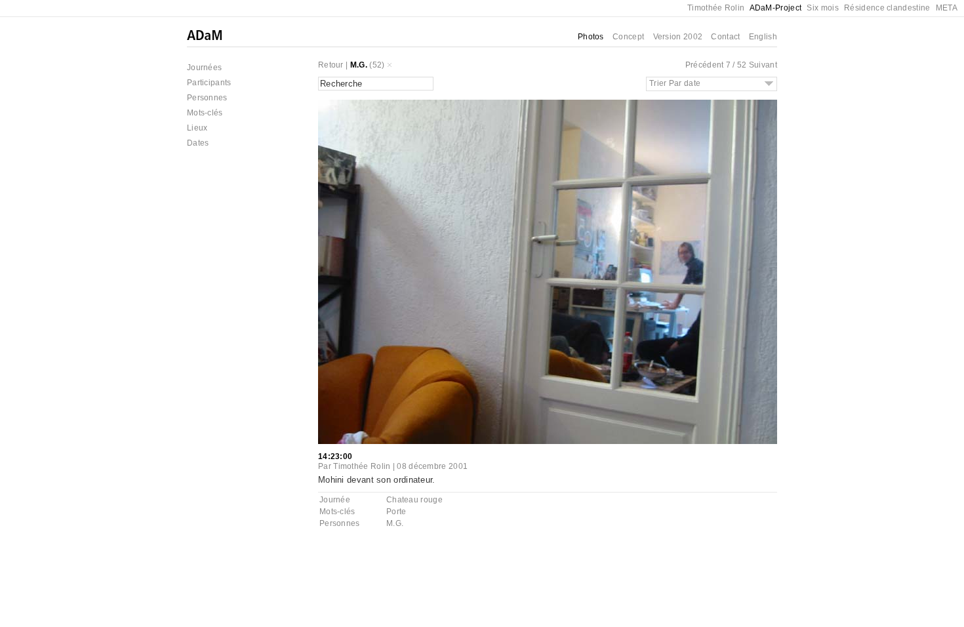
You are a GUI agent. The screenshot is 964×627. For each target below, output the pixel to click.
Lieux (197, 127)
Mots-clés (205, 112)
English (763, 36)
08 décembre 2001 (432, 466)
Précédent (704, 65)
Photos (591, 36)
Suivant (763, 65)
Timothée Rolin (715, 7)
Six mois (822, 7)
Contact (725, 36)
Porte (396, 511)
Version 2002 (678, 36)
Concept (628, 36)
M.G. (358, 65)
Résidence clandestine (887, 7)
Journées (204, 67)
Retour (331, 65)
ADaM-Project (776, 7)
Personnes (207, 97)
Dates (198, 143)
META (946, 7)
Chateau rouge (414, 499)
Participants (209, 82)
